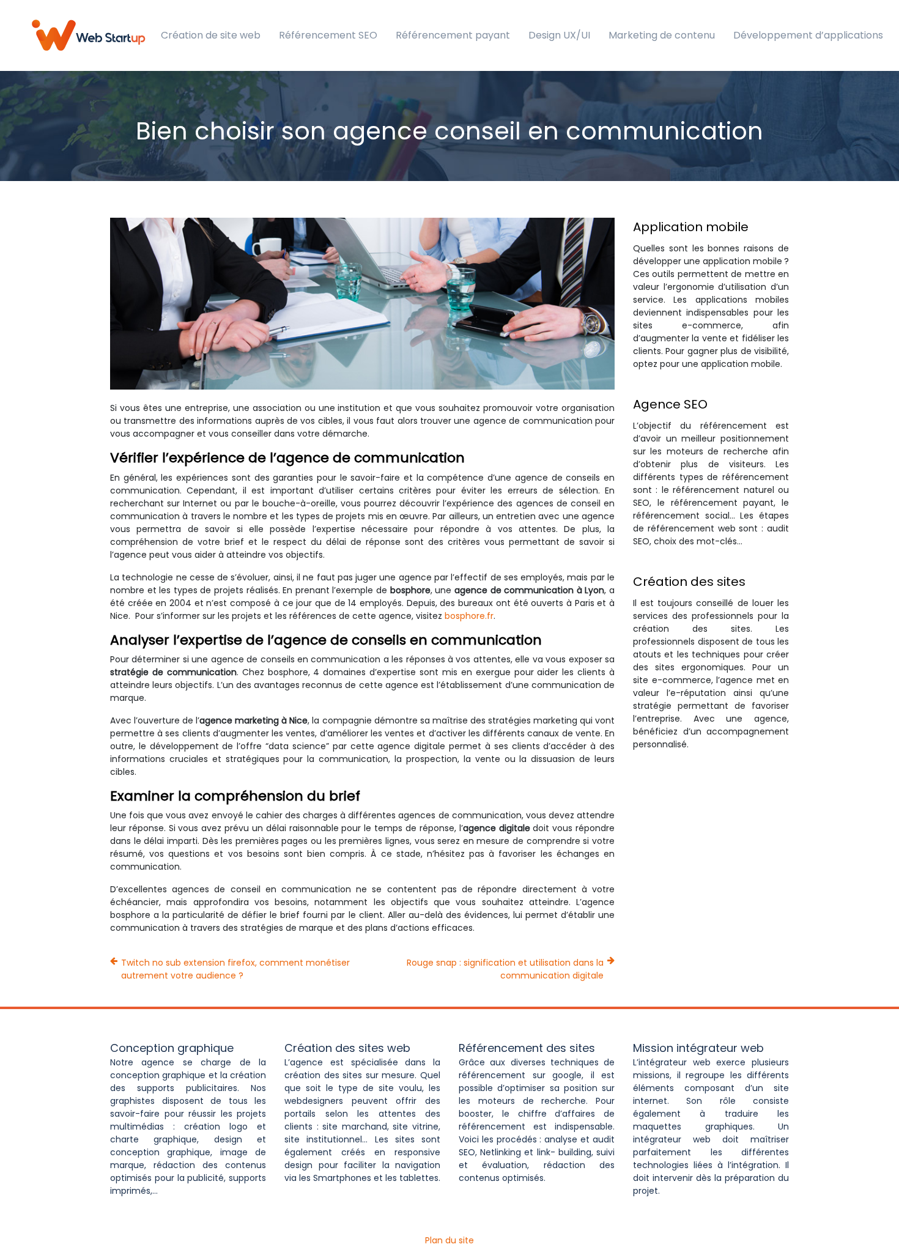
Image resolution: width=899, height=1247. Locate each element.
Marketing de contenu (662, 35)
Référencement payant (453, 35)
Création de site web (211, 35)
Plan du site (449, 1240)
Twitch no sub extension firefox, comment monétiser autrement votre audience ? (235, 969)
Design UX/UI (559, 35)
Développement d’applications (808, 35)
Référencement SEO (328, 35)
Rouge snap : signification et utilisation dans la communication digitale (505, 969)
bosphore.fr (469, 616)
